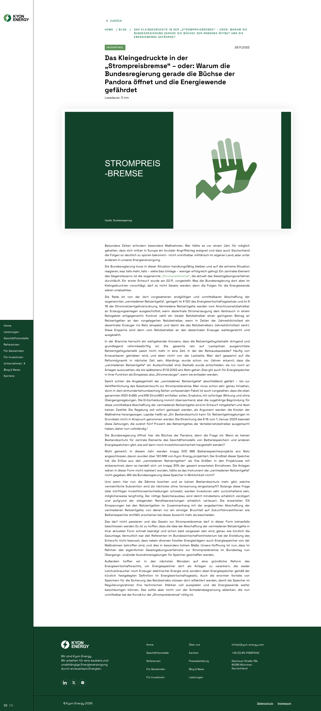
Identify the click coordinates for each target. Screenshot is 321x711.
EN (11, 705)
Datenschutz (265, 703)
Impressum (284, 703)
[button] (17, 363)
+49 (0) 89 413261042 (245, 652)
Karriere (9, 376)
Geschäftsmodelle (16, 338)
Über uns (194, 644)
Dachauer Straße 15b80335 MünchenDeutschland (245, 664)
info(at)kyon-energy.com (248, 644)
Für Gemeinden (14, 351)
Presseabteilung (199, 661)
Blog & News (12, 369)
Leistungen (11, 332)
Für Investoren (13, 357)
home (109, 29)
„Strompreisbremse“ (175, 276)
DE (5, 705)
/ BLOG (121, 29)
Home (7, 325)
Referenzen (11, 344)
